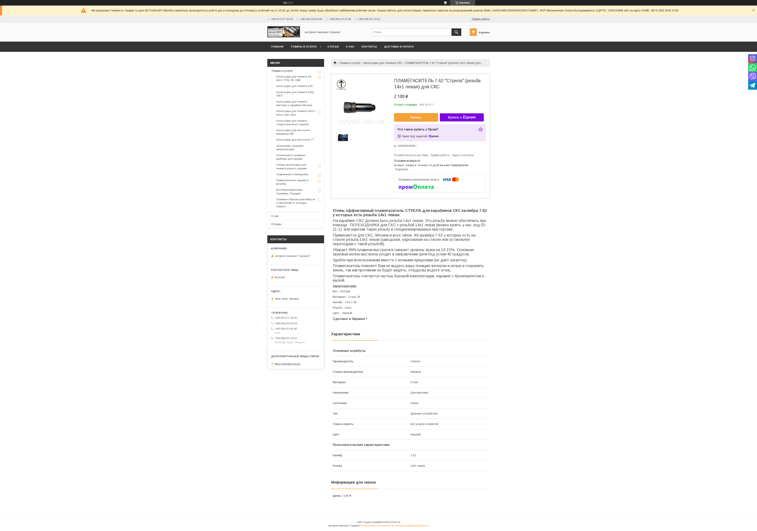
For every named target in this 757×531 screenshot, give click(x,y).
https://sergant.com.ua (287, 363)
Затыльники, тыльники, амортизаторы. (290, 147)
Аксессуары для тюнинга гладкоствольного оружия (292, 122)
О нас (350, 46)
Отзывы (276, 224)
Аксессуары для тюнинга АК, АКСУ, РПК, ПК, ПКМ (294, 78)
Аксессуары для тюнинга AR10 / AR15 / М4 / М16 (296, 113)
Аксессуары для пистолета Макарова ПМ (293, 132)
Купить (416, 117)
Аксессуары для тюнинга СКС (382, 62)
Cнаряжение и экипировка (292, 174)
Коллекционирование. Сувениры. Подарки (289, 191)
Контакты (369, 46)
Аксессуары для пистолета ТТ (295, 139)
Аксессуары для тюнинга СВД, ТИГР (295, 94)
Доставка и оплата (399, 46)
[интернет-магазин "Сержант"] (283, 36)
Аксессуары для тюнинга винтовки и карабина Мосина (294, 103)
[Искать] (456, 32)
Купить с (455, 117)
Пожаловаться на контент (377, 525)
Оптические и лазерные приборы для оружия (290, 157)
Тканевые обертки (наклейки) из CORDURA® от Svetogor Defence (295, 203)
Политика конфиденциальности (411, 525)
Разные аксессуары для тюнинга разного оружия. (291, 166)
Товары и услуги (303, 46)
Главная (277, 46)
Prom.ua (395, 522)
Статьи (333, 46)
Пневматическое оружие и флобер (292, 182)
